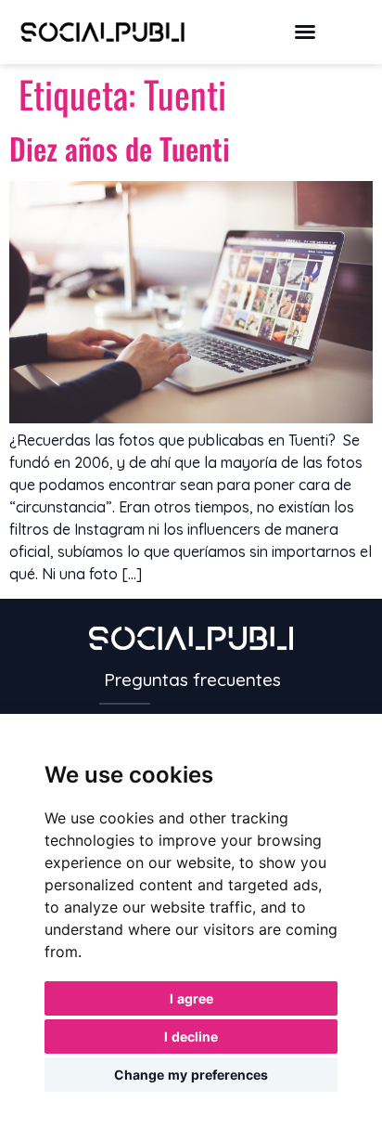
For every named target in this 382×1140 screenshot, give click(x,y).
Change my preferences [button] (191, 1074)
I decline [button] (191, 1036)
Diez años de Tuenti (119, 148)
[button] (305, 31)
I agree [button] (191, 998)
